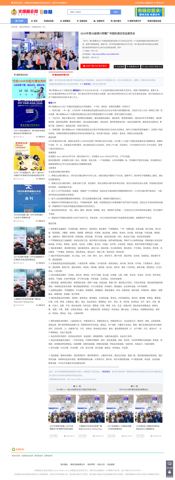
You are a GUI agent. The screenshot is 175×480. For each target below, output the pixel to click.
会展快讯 (100, 21)
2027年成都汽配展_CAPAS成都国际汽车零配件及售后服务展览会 (61, 429)
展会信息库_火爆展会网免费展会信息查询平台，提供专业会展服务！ (41, 3)
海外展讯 (117, 21)
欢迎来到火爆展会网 (145, 3)
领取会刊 (41, 137)
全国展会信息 (36, 27)
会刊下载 (53, 436)
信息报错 (120, 67)
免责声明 (91, 464)
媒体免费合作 (135, 21)
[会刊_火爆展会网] (49, 12)
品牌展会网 (48, 456)
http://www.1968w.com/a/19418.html (105, 54)
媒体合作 (160, 3)
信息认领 (101, 464)
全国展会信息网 (27, 456)
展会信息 (50, 21)
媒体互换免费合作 (77, 464)
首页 (35, 21)
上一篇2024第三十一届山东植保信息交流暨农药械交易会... (77, 388)
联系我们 (87, 84)
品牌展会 (66, 21)
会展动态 (83, 21)
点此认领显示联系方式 (153, 67)
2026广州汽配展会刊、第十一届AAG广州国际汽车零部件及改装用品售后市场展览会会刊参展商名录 (29, 175)
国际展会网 (38, 456)
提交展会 (64, 464)
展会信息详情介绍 (61, 75)
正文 (43, 27)
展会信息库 (16, 456)
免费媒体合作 (134, 67)
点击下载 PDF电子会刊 (96, 66)
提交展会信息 (155, 21)
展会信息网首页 (24, 27)
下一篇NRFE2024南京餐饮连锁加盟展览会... (134, 388)
